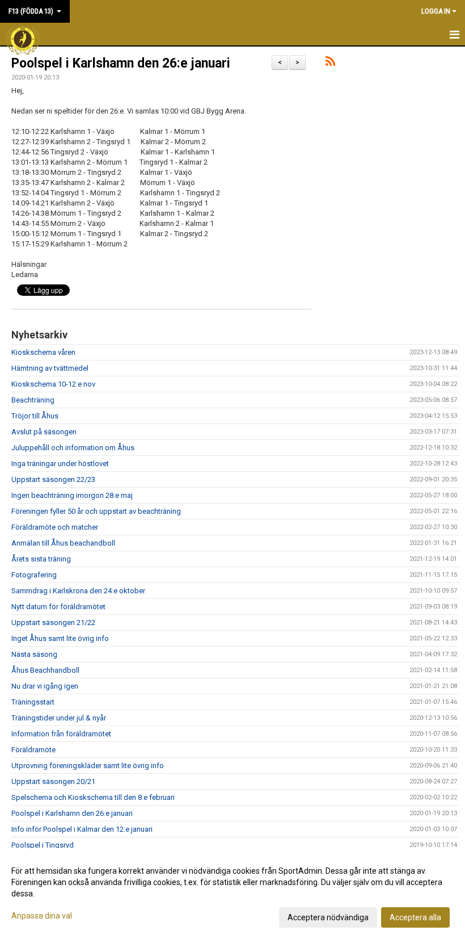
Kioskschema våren (43, 352)
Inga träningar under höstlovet (60, 463)
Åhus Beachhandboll (45, 670)
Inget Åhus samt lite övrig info (60, 638)
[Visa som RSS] (330, 63)
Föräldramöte (33, 749)
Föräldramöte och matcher (54, 527)
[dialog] (232, 893)
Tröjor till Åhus (34, 416)
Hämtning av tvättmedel (49, 368)
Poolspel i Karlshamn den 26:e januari (120, 63)
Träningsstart (32, 702)
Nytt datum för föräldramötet (58, 606)
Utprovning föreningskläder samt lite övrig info (87, 765)
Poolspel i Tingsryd (42, 845)
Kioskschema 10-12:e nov (53, 384)
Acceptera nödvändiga (328, 917)
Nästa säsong (34, 654)
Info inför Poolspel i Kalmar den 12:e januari (82, 829)
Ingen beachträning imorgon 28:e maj (72, 495)
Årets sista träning (41, 559)
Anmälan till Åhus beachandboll (63, 543)
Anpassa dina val (41, 915)
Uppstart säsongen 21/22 (53, 622)
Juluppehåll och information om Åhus (72, 447)
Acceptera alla (415, 917)
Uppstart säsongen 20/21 (53, 781)
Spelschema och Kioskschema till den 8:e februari (93, 797)
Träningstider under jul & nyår (58, 718)
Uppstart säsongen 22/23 (53, 479)
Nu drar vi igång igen (44, 686)
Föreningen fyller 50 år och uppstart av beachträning (96, 511)
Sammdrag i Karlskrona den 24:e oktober (78, 590)
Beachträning (32, 400)
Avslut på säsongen (44, 431)
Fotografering (34, 575)
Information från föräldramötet (61, 734)
